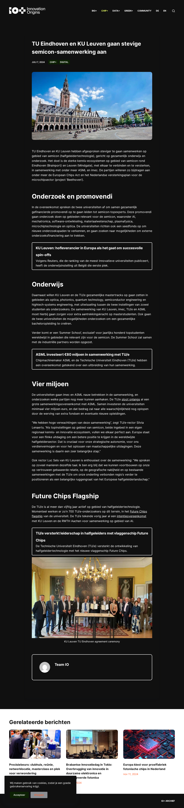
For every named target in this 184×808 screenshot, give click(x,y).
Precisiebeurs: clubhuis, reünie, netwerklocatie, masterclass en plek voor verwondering (34, 769)
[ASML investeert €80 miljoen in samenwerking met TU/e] (92, 359)
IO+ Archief (168, 801)
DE (157, 10)
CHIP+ (104, 10)
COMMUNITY (144, 10)
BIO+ (94, 10)
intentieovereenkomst (131, 516)
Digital (64, 62)
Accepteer (19, 794)
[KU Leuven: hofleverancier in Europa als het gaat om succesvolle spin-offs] (92, 256)
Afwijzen (39, 794)
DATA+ (116, 10)
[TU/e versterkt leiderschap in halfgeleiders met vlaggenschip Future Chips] (92, 541)
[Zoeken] (173, 11)
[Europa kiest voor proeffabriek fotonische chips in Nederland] (149, 744)
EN (164, 10)
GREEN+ (128, 10)
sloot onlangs (131, 399)
